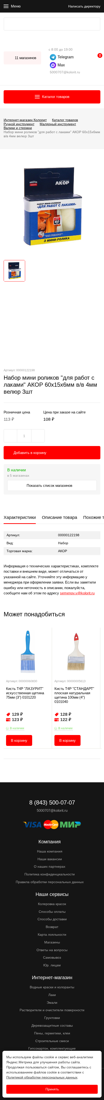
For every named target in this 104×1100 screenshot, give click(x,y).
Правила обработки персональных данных (50, 882)
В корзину (19, 740)
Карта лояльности (52, 934)
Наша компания (49, 851)
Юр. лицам (52, 965)
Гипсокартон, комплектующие (52, 1048)
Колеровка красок (52, 904)
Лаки (52, 995)
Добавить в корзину (30, 453)
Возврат (52, 927)
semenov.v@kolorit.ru (77, 593)
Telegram (66, 57)
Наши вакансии (49, 859)
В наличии (17, 728)
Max (61, 65)
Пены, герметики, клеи (52, 1033)
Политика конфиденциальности (49, 874)
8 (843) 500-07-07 (51, 42)
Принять (52, 1089)
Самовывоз (52, 957)
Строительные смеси (52, 1041)
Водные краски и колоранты (52, 987)
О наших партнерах (49, 866)
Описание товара (59, 517)
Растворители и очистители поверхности (52, 1010)
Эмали (52, 1002)
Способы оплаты (52, 912)
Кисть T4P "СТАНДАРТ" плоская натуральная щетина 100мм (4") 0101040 (74, 695)
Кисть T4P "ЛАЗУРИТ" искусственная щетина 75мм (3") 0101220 (25, 693)
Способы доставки (52, 919)
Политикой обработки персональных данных (41, 1077)
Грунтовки (52, 1018)
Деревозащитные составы (52, 1025)
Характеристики (20, 517)
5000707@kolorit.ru (65, 72)
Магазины (52, 942)
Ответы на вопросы (52, 950)
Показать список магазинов (50, 485)
